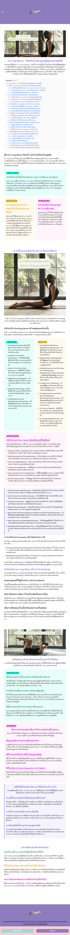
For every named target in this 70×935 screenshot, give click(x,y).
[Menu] (2, 12)
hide (15, 80)
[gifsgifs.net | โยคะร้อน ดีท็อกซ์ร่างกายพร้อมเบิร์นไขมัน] (35, 12)
